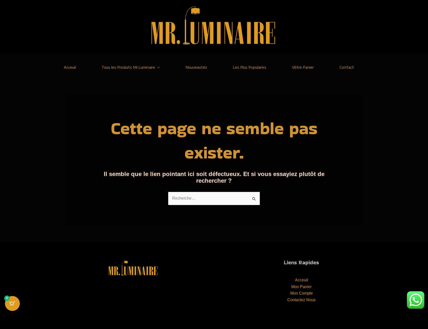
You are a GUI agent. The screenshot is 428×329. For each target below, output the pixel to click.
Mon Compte (301, 293)
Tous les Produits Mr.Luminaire (128, 67)
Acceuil (70, 67)
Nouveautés (196, 67)
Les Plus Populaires (249, 67)
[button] (157, 67)
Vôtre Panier (303, 67)
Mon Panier (301, 287)
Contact (347, 67)
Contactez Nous (301, 300)
